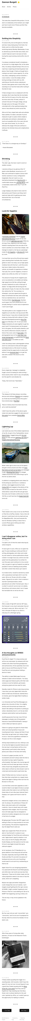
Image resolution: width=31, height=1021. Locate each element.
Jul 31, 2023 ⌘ (5, 509)
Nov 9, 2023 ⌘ (5, 213)
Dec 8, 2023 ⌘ (5, 14)
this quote (5, 415)
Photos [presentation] (14, 6)
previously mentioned (9, 236)
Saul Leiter (20, 333)
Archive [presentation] (9, 6)
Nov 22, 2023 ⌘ (5, 40)
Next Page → (24, 1010)
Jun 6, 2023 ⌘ (5, 601)
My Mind (16, 401)
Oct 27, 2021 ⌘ (5, 977)
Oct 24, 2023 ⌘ (5, 392)
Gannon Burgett (9, 2)
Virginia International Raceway (11, 440)
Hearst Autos (6, 435)
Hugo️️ (13, 1019)
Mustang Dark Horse (13, 472)
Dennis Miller (21, 415)
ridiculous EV (21, 252)
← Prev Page (7, 1010)
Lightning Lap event (17, 241)
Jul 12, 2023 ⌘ (5, 540)
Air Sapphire (11, 252)
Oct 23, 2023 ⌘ (5, 428)
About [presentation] (3, 6)
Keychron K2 (21, 180)
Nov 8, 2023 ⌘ (5, 368)
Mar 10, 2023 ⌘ (5, 911)
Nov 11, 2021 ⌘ (5, 931)
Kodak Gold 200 (24, 496)
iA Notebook (5, 16)
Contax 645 (5, 487)
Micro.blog (22, 1019)
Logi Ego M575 (20, 182)
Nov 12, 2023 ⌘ (5, 141)
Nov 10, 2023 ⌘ (5, 161)
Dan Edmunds (16, 300)
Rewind (17, 396)
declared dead (14, 352)
